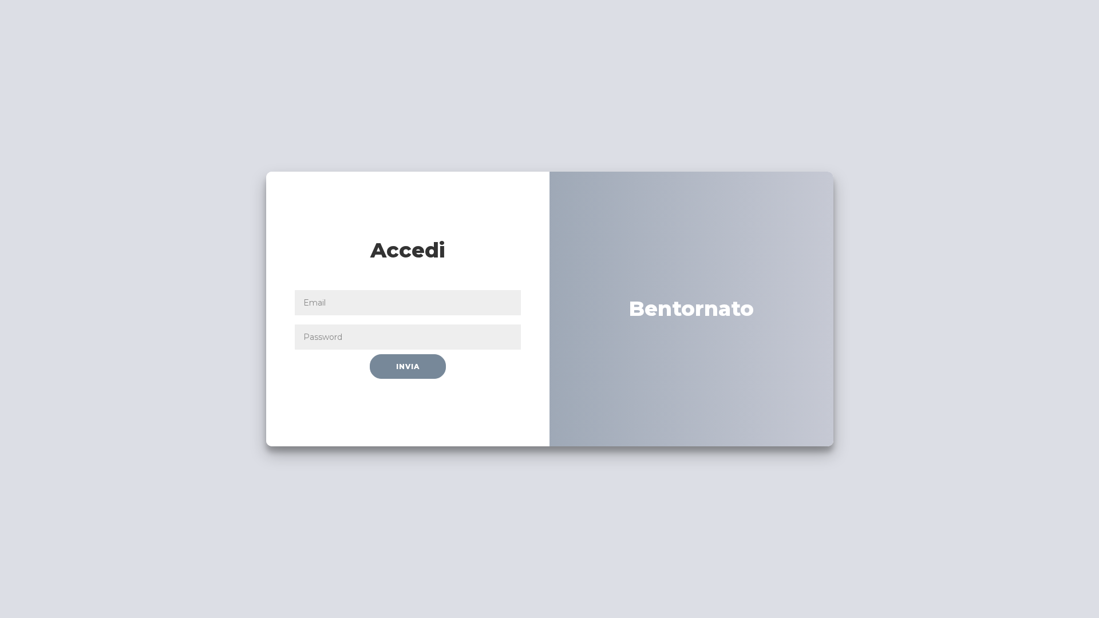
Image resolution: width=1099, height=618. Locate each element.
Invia (408, 366)
